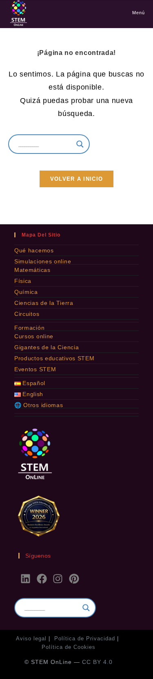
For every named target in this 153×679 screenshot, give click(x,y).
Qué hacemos (34, 250)
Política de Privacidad (84, 638)
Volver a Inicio (76, 179)
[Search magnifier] (80, 144)
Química (26, 292)
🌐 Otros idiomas (38, 405)
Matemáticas (32, 270)
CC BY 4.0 (97, 662)
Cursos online (33, 336)
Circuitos (26, 314)
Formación (29, 327)
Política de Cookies (68, 647)
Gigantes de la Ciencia (46, 347)
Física (22, 281)
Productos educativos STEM (54, 358)
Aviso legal (31, 638)
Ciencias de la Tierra (43, 303)
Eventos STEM (35, 369)
